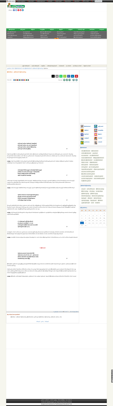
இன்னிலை (100, 200)
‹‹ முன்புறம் (55, 311)
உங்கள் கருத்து (53, 400)
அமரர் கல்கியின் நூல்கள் (95, 37)
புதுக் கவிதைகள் (26, 65)
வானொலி (50, 1)
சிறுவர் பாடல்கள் (87, 65)
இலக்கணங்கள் (10, 33)
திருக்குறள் (83, 198)
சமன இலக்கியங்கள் (44, 33)
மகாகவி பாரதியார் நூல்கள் (87, 176)
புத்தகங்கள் (77, 1)
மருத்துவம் (70, 29)
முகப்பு (42, 321)
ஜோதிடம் (61, 29)
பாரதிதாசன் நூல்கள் (94, 33)
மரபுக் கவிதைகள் (35, 65)
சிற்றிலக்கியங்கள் (44, 37)
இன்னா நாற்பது (84, 191)
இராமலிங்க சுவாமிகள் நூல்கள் (88, 173)
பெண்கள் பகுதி (81, 29)
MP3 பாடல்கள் (86, 1)
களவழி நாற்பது (99, 191)
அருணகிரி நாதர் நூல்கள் (79, 31)
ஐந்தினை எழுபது (94, 193)
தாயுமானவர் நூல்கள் (78, 35)
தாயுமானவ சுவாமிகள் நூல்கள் (88, 171)
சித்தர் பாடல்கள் (43, 35)
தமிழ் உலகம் (22, 29)
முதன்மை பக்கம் (10, 68)
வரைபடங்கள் (31, 1)
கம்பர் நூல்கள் (60, 35)
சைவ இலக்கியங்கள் (27, 33)
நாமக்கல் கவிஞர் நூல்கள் (95, 35)
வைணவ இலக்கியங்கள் (28, 35)
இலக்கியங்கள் (12, 29)
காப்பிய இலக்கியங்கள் (12, 35)
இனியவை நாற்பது (100, 189)
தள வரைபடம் (69, 400)
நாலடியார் (83, 189)
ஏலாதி (92, 202)
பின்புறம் (38, 321)
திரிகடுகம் (90, 198)
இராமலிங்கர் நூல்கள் (78, 37)
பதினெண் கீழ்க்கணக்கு (38, 68)
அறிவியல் (33, 29)
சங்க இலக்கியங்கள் (11, 31)
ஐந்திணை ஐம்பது (85, 193)
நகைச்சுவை (92, 29)
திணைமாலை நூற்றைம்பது (97, 195)
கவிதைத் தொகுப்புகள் (52, 65)
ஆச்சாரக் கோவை (97, 198)
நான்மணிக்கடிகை (91, 189)
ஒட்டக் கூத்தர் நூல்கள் (62, 37)
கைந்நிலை (97, 202)
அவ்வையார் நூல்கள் (61, 33)
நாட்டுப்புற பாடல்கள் (77, 65)
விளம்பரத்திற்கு (61, 400)
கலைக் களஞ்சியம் (21, 1)
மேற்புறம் (47, 321)
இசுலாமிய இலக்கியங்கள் (45, 31)
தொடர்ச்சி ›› (76, 311)
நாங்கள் (47, 400)
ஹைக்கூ (43, 65)
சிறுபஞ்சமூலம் (93, 200)
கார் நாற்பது (92, 191)
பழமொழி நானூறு (85, 200)
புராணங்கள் (10, 37)
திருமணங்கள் (68, 1)
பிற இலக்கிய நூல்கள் (86, 180)
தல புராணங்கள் (26, 31)
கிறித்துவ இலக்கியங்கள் (28, 37)
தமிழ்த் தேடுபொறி (41, 1)
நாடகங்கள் (68, 65)
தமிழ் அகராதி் (59, 1)
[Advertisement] (73, 15)
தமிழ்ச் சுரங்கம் (11, 1)
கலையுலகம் (101, 29)
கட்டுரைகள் (61, 65)
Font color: (9, 79)
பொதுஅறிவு (42, 29)
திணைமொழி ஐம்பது (85, 195)
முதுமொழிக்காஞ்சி (85, 202)
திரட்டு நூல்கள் (60, 31)
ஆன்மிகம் (52, 29)
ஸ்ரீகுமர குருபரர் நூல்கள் (79, 33)
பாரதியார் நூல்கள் (94, 31)
